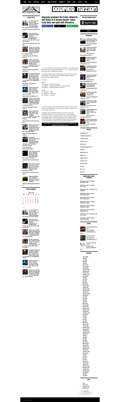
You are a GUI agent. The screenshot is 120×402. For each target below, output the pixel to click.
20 (30, 201)
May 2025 (85, 281)
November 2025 (86, 271)
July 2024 (85, 297)
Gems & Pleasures (52, 2)
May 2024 (85, 300)
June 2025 (85, 279)
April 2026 (85, 263)
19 (27, 201)
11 (25, 199)
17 (22, 201)
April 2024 (85, 302)
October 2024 (86, 292)
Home (25, 2)
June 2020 (85, 375)
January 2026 (85, 268)
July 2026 (85, 258)
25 (25, 202)
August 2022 (85, 334)
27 (30, 202)
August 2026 (85, 257)
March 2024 (85, 303)
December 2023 (86, 308)
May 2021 (85, 358)
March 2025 (85, 284)
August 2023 (85, 314)
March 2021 (85, 361)
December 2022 (86, 327)
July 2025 (85, 277)
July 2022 (85, 335)
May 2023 (85, 319)
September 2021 (86, 351)
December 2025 (86, 269)
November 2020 (86, 367)
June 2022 (85, 337)
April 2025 (85, 282)
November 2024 (86, 290)
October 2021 (85, 350)
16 (37, 199)
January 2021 (85, 364)
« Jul (23, 207)
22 (35, 201)
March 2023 (85, 322)
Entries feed (85, 385)
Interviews (36, 2)
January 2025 (85, 287)
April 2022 (85, 340)
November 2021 (86, 348)
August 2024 (85, 295)
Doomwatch (62, 2)
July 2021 (85, 355)
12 (27, 199)
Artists (43, 2)
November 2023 (86, 310)
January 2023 (85, 326)
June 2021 (85, 356)
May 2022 (85, 338)
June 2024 (85, 298)
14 (32, 199)
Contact (80, 2)
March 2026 (85, 265)
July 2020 (85, 374)
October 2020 (86, 369)
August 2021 (85, 353)
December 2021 (86, 347)
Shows (68, 2)
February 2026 (86, 266)
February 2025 (86, 285)
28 (33, 202)
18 (25, 201)
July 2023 (85, 316)
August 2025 (85, 276)
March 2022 (85, 342)
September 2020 (86, 371)
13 (30, 199)
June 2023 (85, 318)
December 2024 (86, 289)
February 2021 (86, 363)
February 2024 (86, 305)
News (30, 2)
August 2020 (85, 372)
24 (23, 202)
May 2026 (85, 261)
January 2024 (85, 306)
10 (23, 199)
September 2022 (86, 332)
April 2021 (85, 359)
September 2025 (86, 274)
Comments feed (86, 386)
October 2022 (86, 330)
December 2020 (86, 366)
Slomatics (65, 69)
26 (28, 202)
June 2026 (85, 260)
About (74, 2)
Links (86, 2)
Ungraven (44, 68)
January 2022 (85, 345)
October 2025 (86, 273)
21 (32, 201)
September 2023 (86, 313)
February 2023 (86, 324)
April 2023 (85, 321)
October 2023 (86, 311)
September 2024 (86, 294)
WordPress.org (86, 388)
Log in (84, 383)
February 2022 (86, 343)
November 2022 (86, 329)
